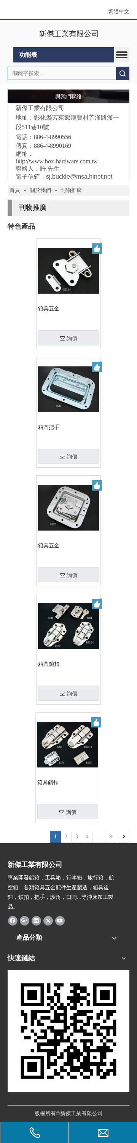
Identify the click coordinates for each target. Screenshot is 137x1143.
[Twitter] (48, 921)
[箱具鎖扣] (68, 625)
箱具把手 (48, 427)
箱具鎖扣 (48, 664)
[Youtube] (60, 921)
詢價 (72, 338)
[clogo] (69, 34)
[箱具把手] (68, 389)
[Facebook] (13, 921)
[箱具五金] (68, 270)
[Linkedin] (36, 921)
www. (64, 161)
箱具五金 (48, 309)
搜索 (122, 73)
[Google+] (24, 921)
